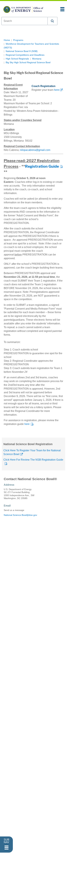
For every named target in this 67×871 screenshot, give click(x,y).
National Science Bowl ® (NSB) (22, 51)
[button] (52, 21)
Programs (18, 40)
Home (7, 40)
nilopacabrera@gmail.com (35, 150)
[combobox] (24, 21)
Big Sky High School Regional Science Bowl (28, 62)
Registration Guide (42, 166)
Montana (36, 59)
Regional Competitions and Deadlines (25, 55)
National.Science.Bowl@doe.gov (20, 515)
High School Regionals (17, 59)
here (56, 89)
